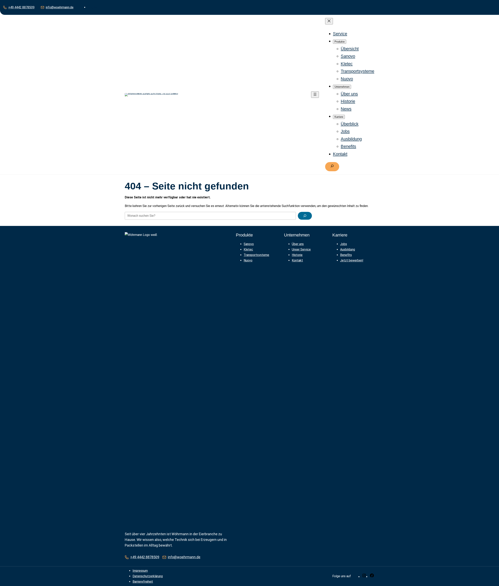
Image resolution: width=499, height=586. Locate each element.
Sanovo (249, 244)
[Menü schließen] (329, 21)
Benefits (346, 255)
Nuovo (248, 260)
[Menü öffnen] (315, 94)
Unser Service (301, 249)
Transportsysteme (256, 255)
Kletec (248, 249)
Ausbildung (347, 249)
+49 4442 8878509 (21, 7)
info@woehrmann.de (59, 7)
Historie (297, 255)
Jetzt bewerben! (351, 260)
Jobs (343, 244)
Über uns (298, 244)
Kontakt (297, 260)
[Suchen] (305, 216)
